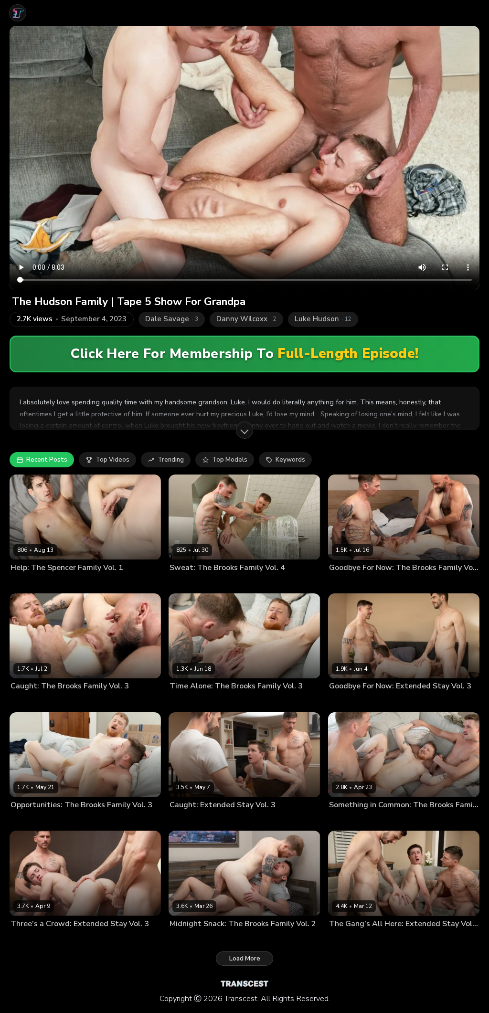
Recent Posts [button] (46, 459)
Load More (244, 958)
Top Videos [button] (112, 459)
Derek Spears (382, 701)
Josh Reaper (187, 583)
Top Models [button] (229, 459)
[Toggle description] (244, 430)
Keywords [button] (290, 459)
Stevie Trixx (223, 583)
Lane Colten (27, 820)
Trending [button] (171, 459)
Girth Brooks (347, 583)
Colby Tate (345, 701)
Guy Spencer (61, 583)
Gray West (26, 583)
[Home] (18, 13)
